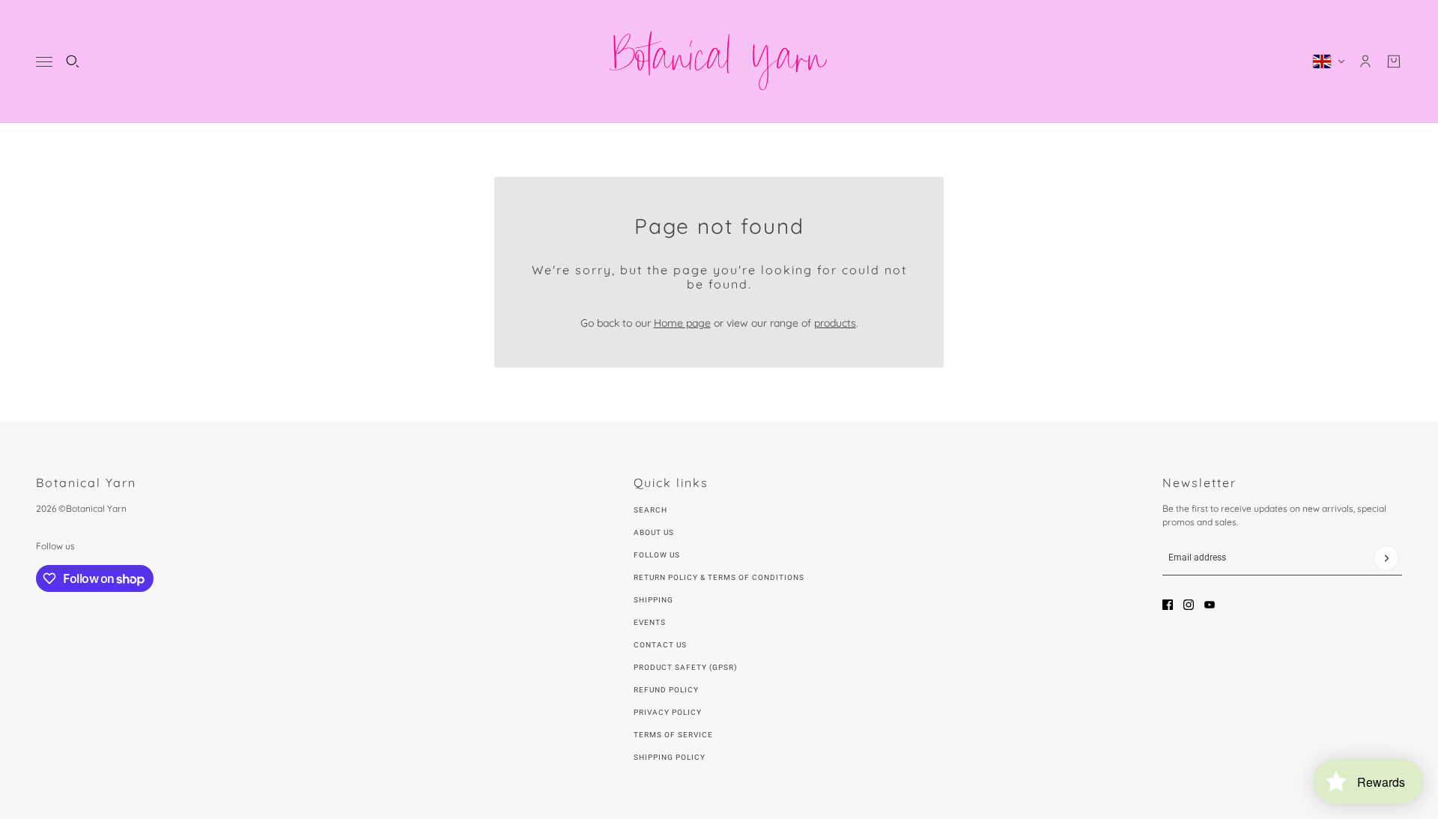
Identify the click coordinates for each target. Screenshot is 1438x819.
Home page (682, 323)
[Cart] (1394, 61)
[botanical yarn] (719, 61)
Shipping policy (670, 757)
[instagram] (1188, 604)
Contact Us (660, 645)
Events (650, 622)
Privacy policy (668, 712)
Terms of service (673, 735)
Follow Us (657, 555)
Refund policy (666, 690)
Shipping (653, 600)
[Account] (1365, 61)
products (835, 323)
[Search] (72, 61)
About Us (654, 532)
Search (650, 510)
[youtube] (1209, 604)
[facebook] (1167, 604)
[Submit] (1386, 558)
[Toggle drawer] (44, 62)
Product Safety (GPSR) (685, 667)
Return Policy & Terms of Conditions (719, 577)
